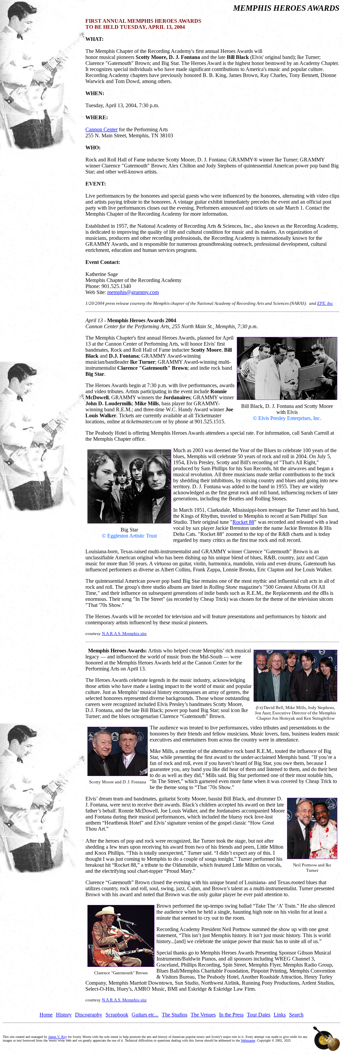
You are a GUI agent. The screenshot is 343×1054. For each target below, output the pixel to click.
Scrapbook (117, 1014)
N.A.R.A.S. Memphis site (124, 633)
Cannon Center (101, 129)
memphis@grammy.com (133, 292)
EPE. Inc (325, 303)
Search (296, 1014)
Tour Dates (258, 1014)
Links (280, 1014)
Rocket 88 (243, 522)
